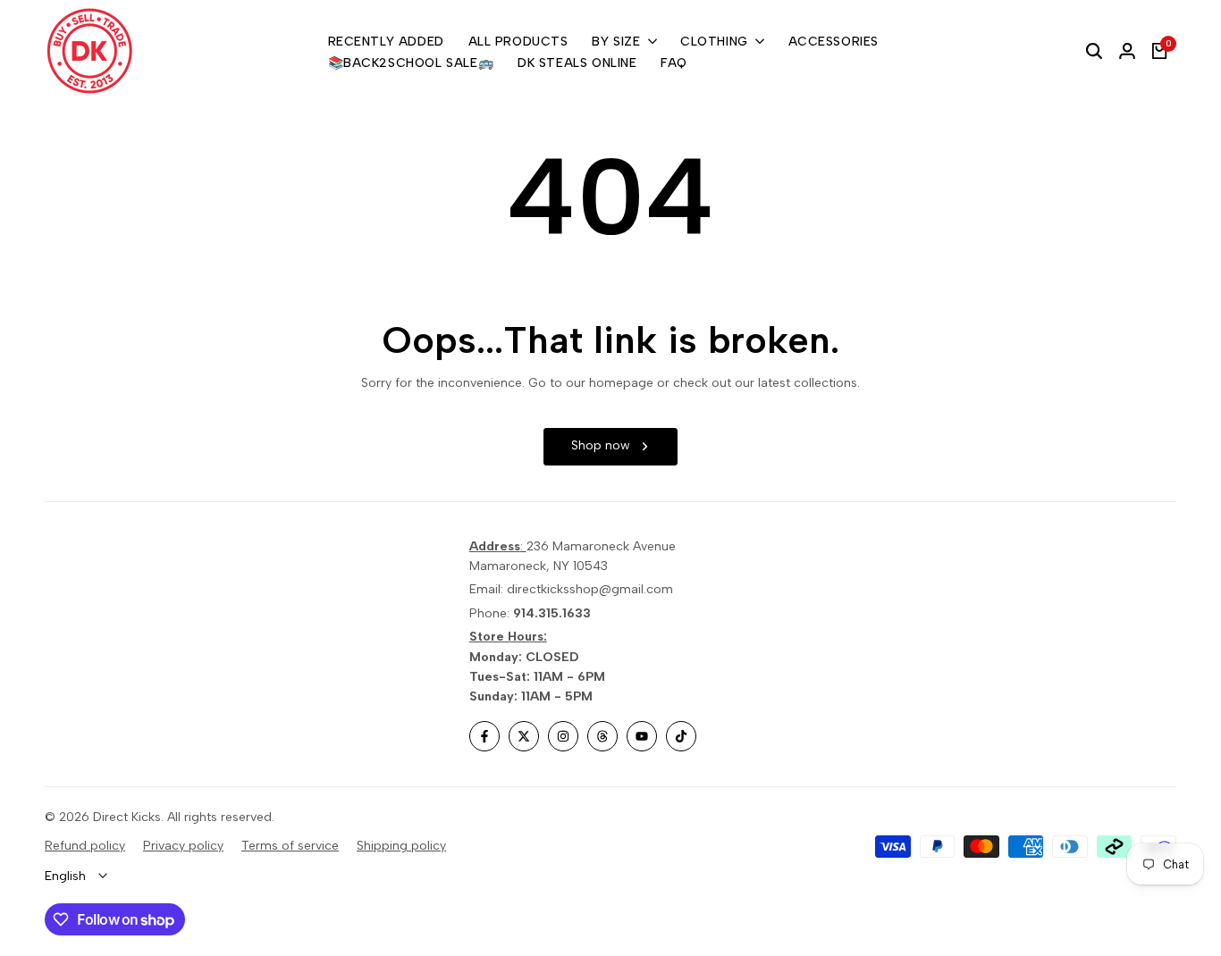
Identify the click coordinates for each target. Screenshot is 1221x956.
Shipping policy (401, 845)
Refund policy (85, 845)
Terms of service (290, 845)
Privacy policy (183, 845)
